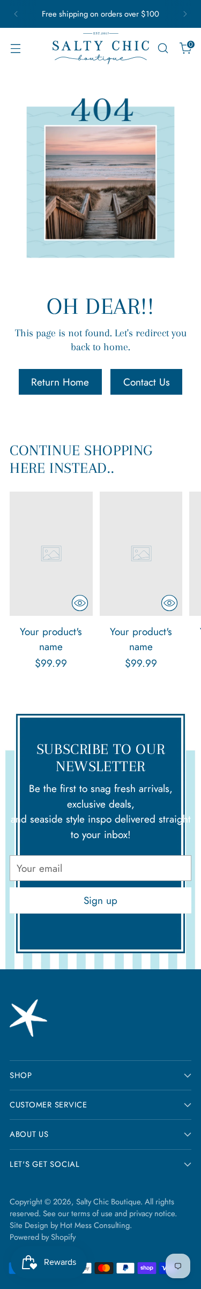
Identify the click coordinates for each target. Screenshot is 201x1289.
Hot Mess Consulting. (96, 1225)
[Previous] (16, 14)
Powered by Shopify (43, 1237)
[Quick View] (80, 603)
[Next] (185, 14)
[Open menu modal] (15, 48)
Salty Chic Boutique (108, 1202)
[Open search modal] (163, 48)
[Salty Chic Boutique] (101, 48)
